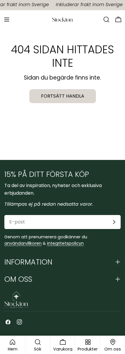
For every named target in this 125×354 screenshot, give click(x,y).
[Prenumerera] (114, 222)
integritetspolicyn (65, 243)
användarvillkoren (23, 243)
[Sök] (106, 19)
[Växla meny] (6, 19)
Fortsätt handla (62, 96)
